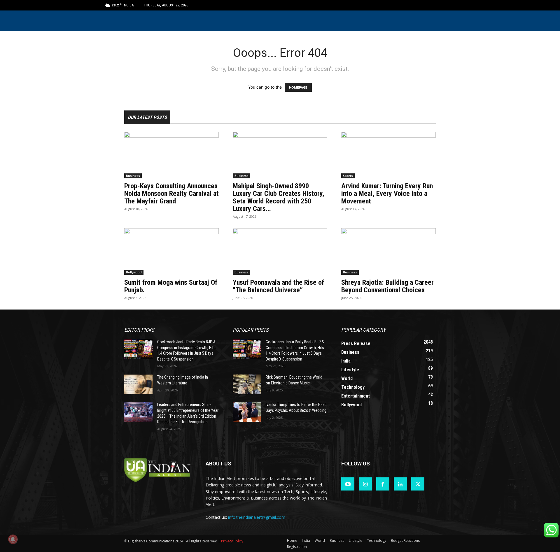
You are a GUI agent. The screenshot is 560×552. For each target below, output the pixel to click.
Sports (348, 176)
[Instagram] (365, 484)
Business (133, 176)
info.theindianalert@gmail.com (256, 517)
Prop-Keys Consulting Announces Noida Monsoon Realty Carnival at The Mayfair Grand (171, 193)
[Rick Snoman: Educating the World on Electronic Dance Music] (247, 384)
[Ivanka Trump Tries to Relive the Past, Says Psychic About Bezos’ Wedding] (247, 412)
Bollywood (134, 272)
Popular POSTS (250, 330)
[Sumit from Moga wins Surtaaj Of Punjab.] (171, 251)
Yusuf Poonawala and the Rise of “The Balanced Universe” (278, 286)
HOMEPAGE (298, 87)
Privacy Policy (232, 541)
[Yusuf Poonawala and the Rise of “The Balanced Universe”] (280, 251)
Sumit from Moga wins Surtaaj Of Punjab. (170, 286)
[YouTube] (347, 484)
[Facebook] (382, 484)
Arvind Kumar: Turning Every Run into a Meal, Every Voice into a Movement (387, 193)
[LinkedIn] (400, 484)
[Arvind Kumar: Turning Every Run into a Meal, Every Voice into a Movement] (388, 155)
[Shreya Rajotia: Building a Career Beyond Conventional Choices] (388, 251)
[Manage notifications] (13, 539)
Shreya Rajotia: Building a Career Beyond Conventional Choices (387, 286)
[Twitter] (417, 484)
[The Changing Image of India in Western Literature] (138, 384)
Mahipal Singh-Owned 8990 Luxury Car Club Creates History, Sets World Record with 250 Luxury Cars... (278, 197)
